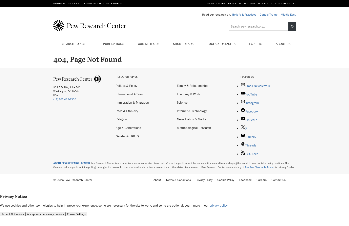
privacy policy (218, 205)
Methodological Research (194, 128)
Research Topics (72, 44)
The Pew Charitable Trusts (259, 167)
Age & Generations (128, 128)
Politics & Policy (126, 86)
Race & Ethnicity (127, 111)
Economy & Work (188, 94)
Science (182, 102)
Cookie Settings (76, 214)
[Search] (292, 26)
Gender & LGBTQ (127, 136)
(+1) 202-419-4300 (64, 99)
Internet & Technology (192, 111)
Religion (121, 119)
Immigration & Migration (132, 102)
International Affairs (129, 94)
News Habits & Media (191, 119)
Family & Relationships (192, 86)
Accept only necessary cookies (45, 214)
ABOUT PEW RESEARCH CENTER (71, 163)
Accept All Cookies (13, 214)
